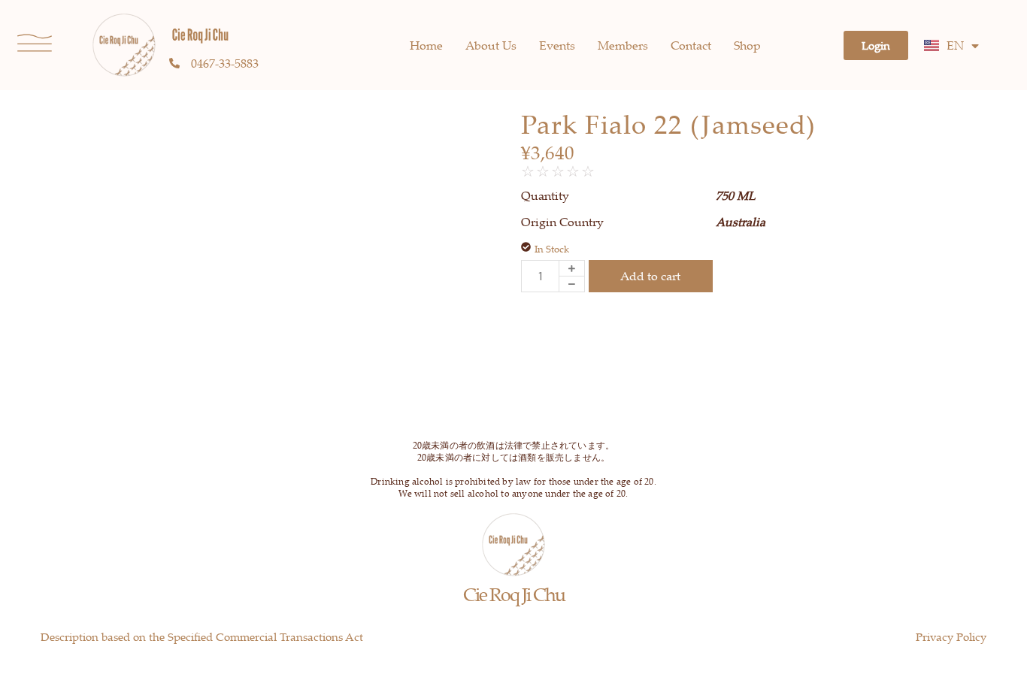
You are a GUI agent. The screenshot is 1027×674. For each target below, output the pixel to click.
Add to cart (650, 275)
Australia (740, 221)
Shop (747, 45)
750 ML (736, 195)
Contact (691, 45)
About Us (491, 45)
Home (426, 45)
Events (557, 45)
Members (623, 45)
